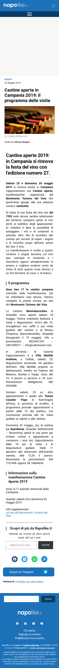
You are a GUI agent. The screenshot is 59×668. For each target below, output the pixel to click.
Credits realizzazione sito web (42, 648)
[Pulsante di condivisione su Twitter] (24, 559)
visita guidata (37, 581)
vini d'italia (20, 581)
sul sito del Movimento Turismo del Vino (27, 514)
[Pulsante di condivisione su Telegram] (44, 559)
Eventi (8, 79)
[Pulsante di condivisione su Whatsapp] (34, 559)
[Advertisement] (29, 46)
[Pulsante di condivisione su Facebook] (15, 559)
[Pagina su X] (34, 624)
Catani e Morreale (31, 645)
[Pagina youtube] (42, 624)
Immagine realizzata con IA (17, 136)
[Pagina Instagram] (26, 624)
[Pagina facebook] (17, 624)
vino (28, 581)
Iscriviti (45, 545)
